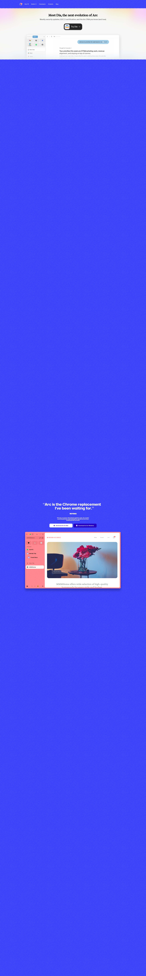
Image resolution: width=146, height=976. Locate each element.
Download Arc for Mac (62, 525)
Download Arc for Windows (86, 525)
